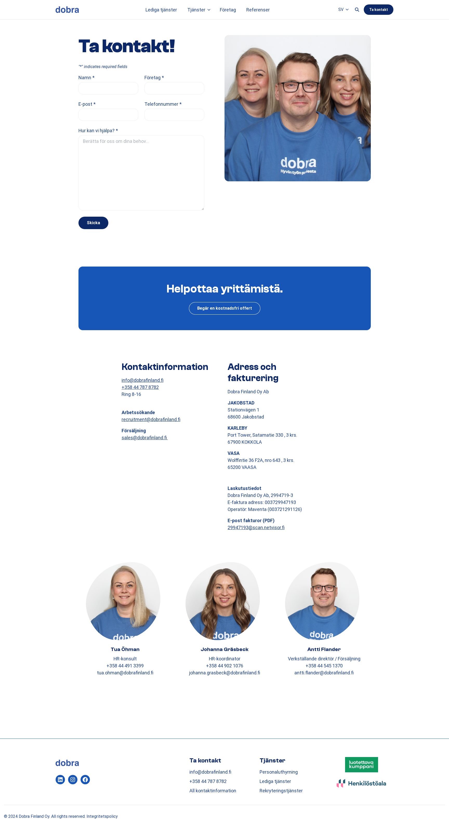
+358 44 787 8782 (140, 387)
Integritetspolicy (102, 816)
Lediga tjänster (161, 9)
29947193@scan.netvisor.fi (256, 527)
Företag (228, 9)
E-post (87, 104)
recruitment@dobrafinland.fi (151, 419)
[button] (209, 9)
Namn (86, 77)
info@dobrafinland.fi (142, 380)
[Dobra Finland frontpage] (67, 9)
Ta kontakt (378, 10)
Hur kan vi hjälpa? (98, 130)
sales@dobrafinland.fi (145, 437)
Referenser (258, 9)
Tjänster (196, 9)
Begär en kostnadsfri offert (224, 308)
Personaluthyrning (279, 772)
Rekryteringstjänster (281, 790)
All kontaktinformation (212, 790)
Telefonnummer (163, 104)
